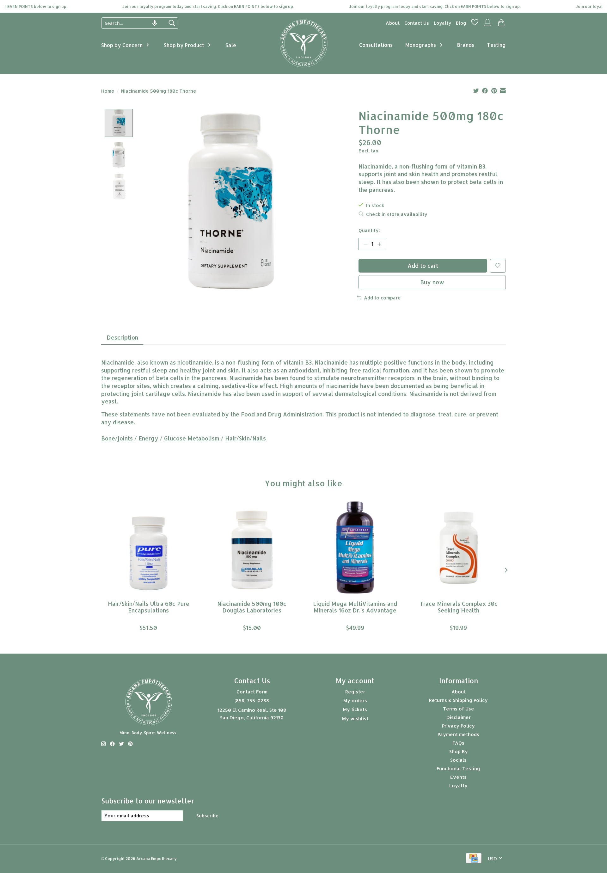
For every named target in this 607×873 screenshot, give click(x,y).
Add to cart (423, 265)
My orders (355, 701)
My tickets (355, 709)
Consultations (376, 44)
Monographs (420, 44)
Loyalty (442, 23)
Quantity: (369, 230)
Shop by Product (184, 45)
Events (458, 777)
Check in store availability (396, 214)
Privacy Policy (458, 726)
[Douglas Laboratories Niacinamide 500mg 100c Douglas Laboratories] (252, 548)
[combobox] (135, 23)
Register (355, 692)
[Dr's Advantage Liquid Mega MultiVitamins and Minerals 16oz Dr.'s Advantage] (355, 548)
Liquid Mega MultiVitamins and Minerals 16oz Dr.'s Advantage (355, 607)
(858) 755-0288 (252, 701)
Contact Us (416, 23)
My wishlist (355, 719)
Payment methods (458, 734)
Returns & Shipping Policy (458, 700)
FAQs (458, 743)
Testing (496, 44)
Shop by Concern (122, 45)
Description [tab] (122, 337)
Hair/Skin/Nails (245, 438)
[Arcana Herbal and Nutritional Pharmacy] (304, 67)
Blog (461, 23)
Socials (458, 760)
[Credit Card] (473, 858)
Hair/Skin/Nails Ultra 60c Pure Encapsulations (148, 607)
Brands (465, 44)
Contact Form (251, 692)
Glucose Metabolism (192, 438)
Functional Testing (458, 768)
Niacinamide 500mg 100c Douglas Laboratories (251, 607)
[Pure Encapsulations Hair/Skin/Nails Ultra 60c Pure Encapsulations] (148, 548)
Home (107, 91)
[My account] (487, 25)
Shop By (458, 751)
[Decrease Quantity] (365, 243)
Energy (148, 438)
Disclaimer (458, 717)
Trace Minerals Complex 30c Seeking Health (459, 607)
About (393, 23)
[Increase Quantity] (379, 243)
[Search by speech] (154, 23)
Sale (230, 45)
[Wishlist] (474, 24)
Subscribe (207, 816)
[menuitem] (393, 23)
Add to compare (382, 298)
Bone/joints (117, 438)
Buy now (432, 282)
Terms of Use (458, 709)
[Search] (171, 23)
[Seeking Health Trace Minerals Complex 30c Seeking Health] (458, 548)
